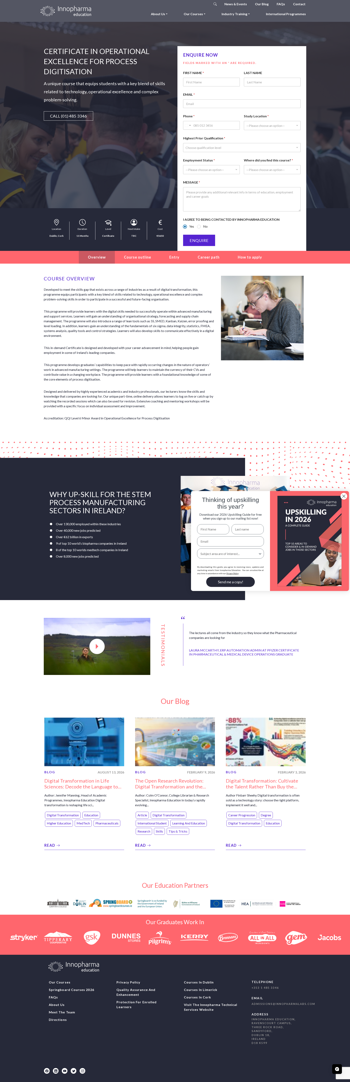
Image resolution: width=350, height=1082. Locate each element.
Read (50, 845)
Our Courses (193, 14)
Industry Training (234, 14)
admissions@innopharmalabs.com (283, 1004)
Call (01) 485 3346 (68, 116)
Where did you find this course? (268, 160)
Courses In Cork (197, 997)
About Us (158, 14)
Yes (191, 226)
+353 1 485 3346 (265, 987)
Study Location (256, 116)
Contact (299, 4)
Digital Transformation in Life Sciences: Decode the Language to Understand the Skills (81, 786)
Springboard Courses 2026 (71, 990)
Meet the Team (62, 1012)
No (205, 226)
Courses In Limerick (200, 990)
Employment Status (199, 160)
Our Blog (262, 4)
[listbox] (211, 169)
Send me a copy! (230, 582)
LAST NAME (253, 73)
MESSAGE (191, 182)
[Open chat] (337, 1069)
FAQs (281, 4)
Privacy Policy (128, 982)
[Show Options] (260, 553)
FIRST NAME (193, 73)
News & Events (235, 4)
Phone (189, 116)
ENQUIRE (199, 240)
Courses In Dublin (199, 982)
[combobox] (272, 125)
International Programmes (286, 14)
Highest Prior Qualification (204, 138)
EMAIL (189, 94)
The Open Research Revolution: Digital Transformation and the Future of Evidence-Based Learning (173, 786)
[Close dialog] (343, 496)
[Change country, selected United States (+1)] (187, 125)
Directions (58, 1020)
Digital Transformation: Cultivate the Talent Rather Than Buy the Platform (262, 786)
